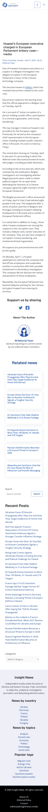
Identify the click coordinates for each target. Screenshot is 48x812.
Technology (24, 746)
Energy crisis (24, 764)
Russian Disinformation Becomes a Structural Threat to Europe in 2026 (23, 450)
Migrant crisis (24, 760)
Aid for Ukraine (24, 767)
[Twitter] (21, 308)
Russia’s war (24, 737)
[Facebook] (27, 308)
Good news (24, 749)
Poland (24, 716)
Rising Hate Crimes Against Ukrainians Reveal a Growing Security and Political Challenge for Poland (23, 556)
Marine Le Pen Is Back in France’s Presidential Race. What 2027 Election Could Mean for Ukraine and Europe (24, 620)
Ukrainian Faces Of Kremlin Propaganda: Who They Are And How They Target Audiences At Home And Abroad (22, 378)
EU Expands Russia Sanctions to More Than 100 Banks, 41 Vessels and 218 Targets (23, 433)
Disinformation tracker (24, 776)
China (4, 60)
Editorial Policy (24, 800)
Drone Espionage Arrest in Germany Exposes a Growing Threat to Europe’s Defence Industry (24, 597)
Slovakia (24, 719)
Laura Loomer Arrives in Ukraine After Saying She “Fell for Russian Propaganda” (21, 609)
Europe (20, 60)
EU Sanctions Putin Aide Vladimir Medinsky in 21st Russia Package (23, 416)
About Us (24, 796)
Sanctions (24, 770)
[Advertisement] (24, 26)
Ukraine (24, 706)
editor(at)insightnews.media (24, 806)
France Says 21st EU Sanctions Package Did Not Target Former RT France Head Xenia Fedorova (22, 586)
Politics (24, 743)
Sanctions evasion (24, 773)
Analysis (24, 733)
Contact (24, 803)
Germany (24, 710)
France (24, 713)
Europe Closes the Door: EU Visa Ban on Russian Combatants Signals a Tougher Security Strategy (23, 398)
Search (8, 489)
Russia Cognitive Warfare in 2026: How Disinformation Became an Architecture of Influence (22, 639)
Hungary (24, 723)
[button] (44, 5)
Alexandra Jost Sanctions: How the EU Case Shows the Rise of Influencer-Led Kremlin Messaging (23, 468)
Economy (12, 60)
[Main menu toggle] (37, 5)
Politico (28, 87)
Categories (10, 653)
